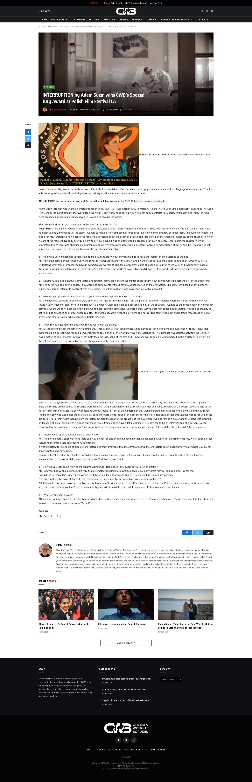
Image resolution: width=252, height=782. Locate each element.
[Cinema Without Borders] (126, 11)
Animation (137, 19)
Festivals (94, 19)
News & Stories (59, 19)
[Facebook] (28, 132)
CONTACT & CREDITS (135, 749)
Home (44, 19)
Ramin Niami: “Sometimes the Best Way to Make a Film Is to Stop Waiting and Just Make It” (185, 626)
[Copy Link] (28, 145)
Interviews (79, 19)
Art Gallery (158, 749)
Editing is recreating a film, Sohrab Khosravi (122, 624)
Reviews (124, 19)
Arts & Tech (110, 19)
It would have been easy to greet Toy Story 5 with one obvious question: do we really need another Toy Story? (127, 679)
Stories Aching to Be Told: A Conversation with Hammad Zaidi (133, 3)
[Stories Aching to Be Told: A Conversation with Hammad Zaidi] (66, 604)
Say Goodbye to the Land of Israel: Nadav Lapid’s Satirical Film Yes (125, 700)
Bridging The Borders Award (175, 19)
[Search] (212, 11)
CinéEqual (152, 19)
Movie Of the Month (109, 749)
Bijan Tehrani (59, 110)
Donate (45, 11)
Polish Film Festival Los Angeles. (149, 201)
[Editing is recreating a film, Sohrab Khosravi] (126, 604)
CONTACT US (202, 19)
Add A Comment (126, 643)
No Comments (112, 110)
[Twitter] (28, 139)
